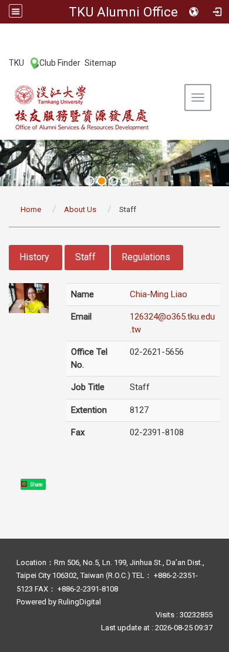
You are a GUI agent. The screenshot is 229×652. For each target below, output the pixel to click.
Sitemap (100, 63)
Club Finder (59, 63)
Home (31, 209)
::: (2, 62)
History (34, 257)
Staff (85, 257)
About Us (80, 209)
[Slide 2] (101, 181)
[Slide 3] (113, 181)
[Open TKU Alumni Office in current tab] (82, 107)
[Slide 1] (90, 181)
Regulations (146, 257)
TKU (16, 63)
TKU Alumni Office (123, 11)
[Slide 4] (125, 181)
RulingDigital (79, 601)
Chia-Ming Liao (158, 294)
